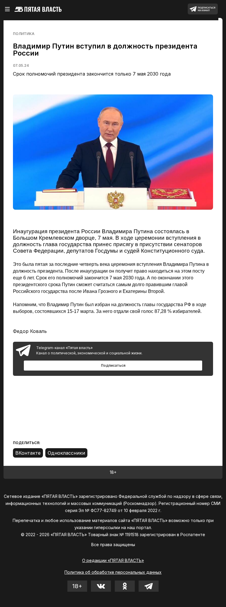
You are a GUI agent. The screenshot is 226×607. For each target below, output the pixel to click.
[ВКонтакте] (28, 453)
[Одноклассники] (66, 453)
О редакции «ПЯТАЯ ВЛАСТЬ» (113, 560)
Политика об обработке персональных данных (113, 572)
